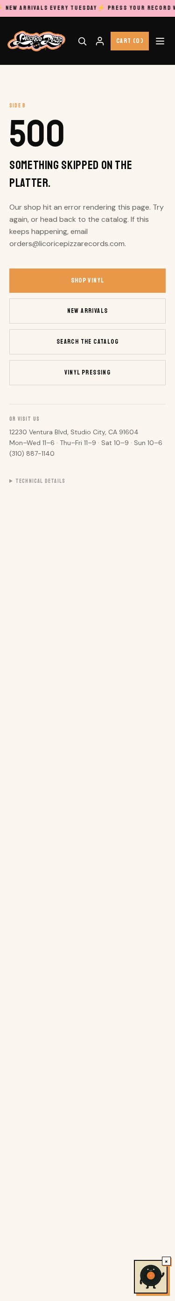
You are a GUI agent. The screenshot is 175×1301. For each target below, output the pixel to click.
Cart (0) (129, 41)
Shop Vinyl (88, 280)
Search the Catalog (87, 342)
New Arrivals (87, 311)
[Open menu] (160, 41)
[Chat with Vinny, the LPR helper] (151, 1277)
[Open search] (82, 41)
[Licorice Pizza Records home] (36, 41)
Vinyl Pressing (87, 372)
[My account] (100, 41)
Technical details (40, 481)
